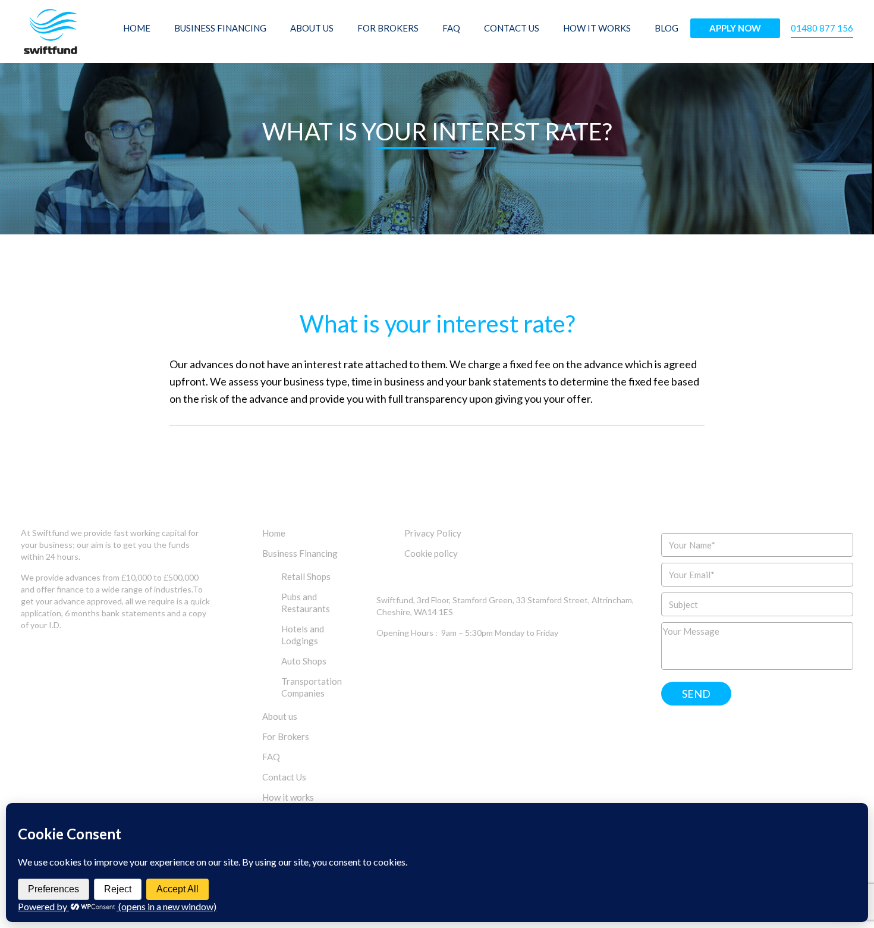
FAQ (451, 28)
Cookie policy (431, 553)
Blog (666, 28)
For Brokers (388, 28)
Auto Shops (303, 661)
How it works (597, 28)
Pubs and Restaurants (305, 602)
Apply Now (735, 28)
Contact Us (511, 28)
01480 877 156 (822, 28)
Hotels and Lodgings (302, 634)
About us (312, 28)
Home (136, 28)
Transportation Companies (311, 687)
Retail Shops (306, 576)
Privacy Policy (432, 533)
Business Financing (220, 28)
